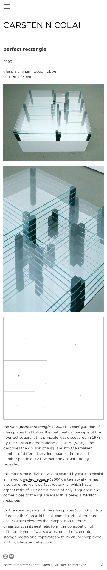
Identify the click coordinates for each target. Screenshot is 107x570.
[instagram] (5, 556)
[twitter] (11, 556)
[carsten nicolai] (41, 25)
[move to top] (102, 566)
